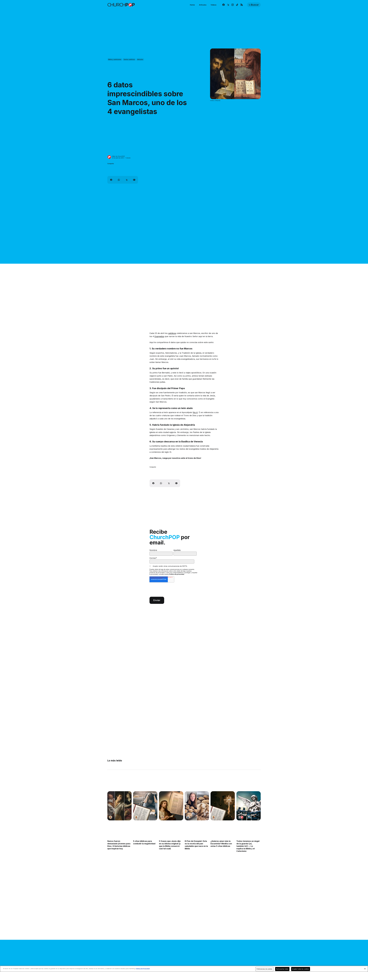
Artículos (202, 5)
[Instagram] (232, 5)
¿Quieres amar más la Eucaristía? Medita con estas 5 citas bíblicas (221, 843)
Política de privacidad (176, 574)
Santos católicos (129, 59)
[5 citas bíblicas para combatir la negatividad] (145, 805)
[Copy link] (134, 180)
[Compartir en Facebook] (111, 180)
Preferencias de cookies (264, 969)
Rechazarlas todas (282, 969)
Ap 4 (195, 412)
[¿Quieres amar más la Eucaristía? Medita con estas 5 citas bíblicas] (223, 805)
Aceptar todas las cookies (300, 969)
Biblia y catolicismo (114, 59)
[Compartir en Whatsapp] (119, 180)
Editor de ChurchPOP (118, 156)
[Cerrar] (365, 969)
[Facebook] (223, 5)
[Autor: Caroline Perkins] (239, 817)
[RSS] (242, 5)
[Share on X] (126, 180)
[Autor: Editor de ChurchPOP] (109, 157)
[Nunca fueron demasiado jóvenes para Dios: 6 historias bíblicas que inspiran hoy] (119, 805)
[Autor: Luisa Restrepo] (110, 817)
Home (192, 5)
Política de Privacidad (143, 968)
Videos (213, 5)
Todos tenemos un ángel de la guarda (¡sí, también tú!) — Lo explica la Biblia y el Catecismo (247, 846)
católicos (172, 333)
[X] (228, 5)
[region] (184, 969)
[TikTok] (237, 5)
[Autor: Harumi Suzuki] (187, 817)
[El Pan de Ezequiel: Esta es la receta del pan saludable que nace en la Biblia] (197, 805)
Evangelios (159, 336)
